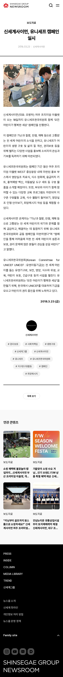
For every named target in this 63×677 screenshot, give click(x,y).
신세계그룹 (22, 351)
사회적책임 (32, 344)
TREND (7, 580)
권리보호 (14, 344)
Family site (10, 635)
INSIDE (7, 560)
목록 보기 (31, 396)
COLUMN (9, 567)
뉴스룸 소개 (9, 601)
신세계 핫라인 (10, 607)
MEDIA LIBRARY (13, 574)
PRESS (7, 553)
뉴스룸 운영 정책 (12, 621)
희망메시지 (32, 373)
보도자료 (31, 23)
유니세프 (19, 359)
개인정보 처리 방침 (13, 614)
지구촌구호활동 (25, 366)
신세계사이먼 (39, 46)
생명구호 (51, 344)
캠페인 (44, 366)
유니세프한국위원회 (41, 359)
